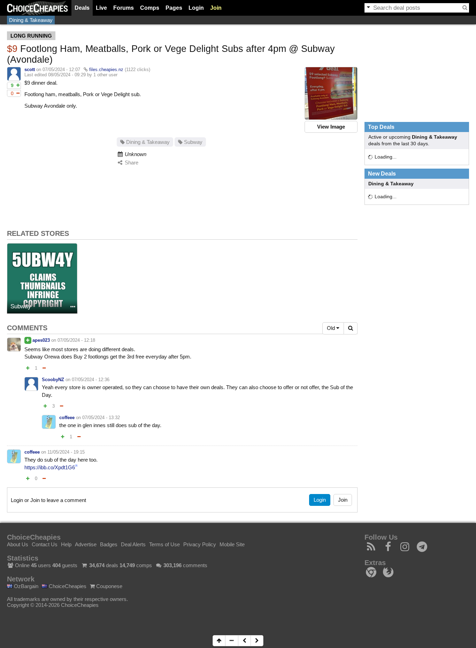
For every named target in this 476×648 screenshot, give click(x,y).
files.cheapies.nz (106, 69)
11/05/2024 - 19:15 (66, 452)
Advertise (86, 544)
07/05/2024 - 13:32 (101, 417)
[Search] (465, 7)
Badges (108, 544)
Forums (123, 8)
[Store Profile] (72, 307)
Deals (82, 8)
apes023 (41, 340)
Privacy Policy (199, 544)
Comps (149, 8)
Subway (192, 142)
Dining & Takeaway (31, 20)
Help (66, 544)
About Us (17, 544)
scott (29, 69)
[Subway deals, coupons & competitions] (42, 278)
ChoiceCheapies (66, 586)
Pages (174, 8)
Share (130, 162)
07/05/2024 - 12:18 (76, 340)
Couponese (108, 586)
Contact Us (44, 544)
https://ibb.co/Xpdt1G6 (49, 467)
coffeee (67, 417)
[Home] (37, 8)
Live (101, 8)
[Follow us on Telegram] (422, 548)
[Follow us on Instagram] (405, 548)
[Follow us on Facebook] (388, 548)
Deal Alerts (133, 544)
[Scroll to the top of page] (219, 640)
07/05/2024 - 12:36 (90, 379)
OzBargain (25, 586)
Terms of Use (164, 544)
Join (216, 8)
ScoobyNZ (53, 379)
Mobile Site (232, 544)
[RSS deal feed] (371, 548)
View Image (331, 127)
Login (196, 8)
